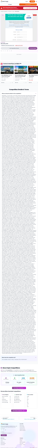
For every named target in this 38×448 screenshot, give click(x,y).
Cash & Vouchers (3, 439)
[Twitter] (5, 430)
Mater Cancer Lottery (5, 77)
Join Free (32, 1)
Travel (2, 440)
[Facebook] (1, 430)
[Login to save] (10, 82)
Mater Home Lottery (18, 77)
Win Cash (10, 11)
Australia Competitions (4, 11)
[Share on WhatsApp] (9, 51)
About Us (21, 439)
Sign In (27, 1)
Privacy (21, 444)
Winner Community (22, 430)
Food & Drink (3, 444)
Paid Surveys (22, 425)
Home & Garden (3, 443)
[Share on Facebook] (5, 51)
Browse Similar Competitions (30, 8)
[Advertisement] (19, 57)
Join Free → (4, 435)
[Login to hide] (12, 82)
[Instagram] (3, 430)
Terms (24, 444)
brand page (26, 371)
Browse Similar (33, 48)
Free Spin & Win (22, 427)
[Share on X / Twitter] (7, 51)
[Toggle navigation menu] (36, 1)
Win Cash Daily (22, 426)
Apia (13, 11)
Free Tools (21, 443)
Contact (21, 440)
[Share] (4, 51)
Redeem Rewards (22, 429)
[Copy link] (11, 51)
